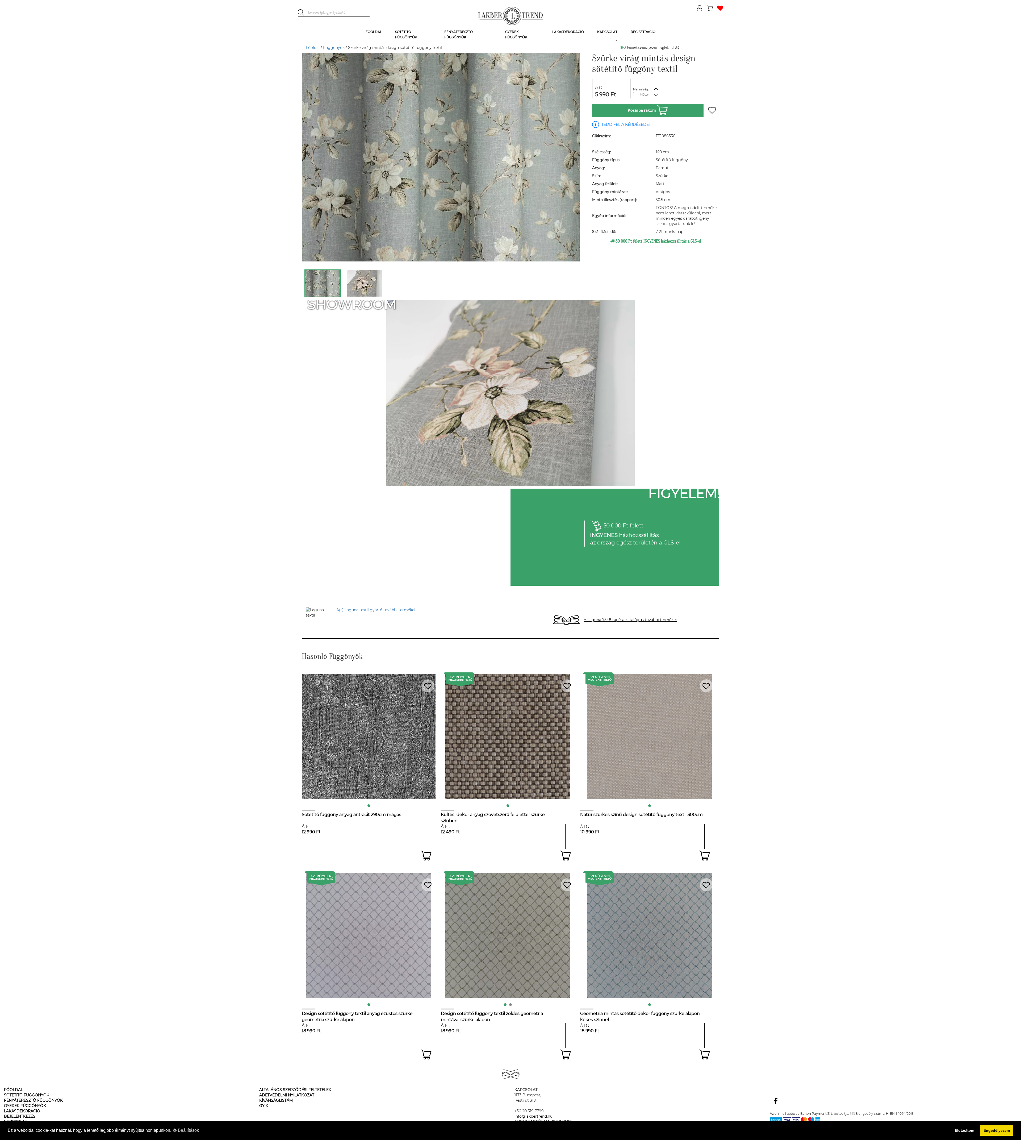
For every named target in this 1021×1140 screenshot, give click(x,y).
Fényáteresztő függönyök (33, 1100)
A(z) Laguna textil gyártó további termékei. (376, 610)
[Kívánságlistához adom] (712, 110)
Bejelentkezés (19, 1116)
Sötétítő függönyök (26, 1095)
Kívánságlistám (276, 1100)
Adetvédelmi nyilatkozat (286, 1095)
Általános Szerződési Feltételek (295, 1089)
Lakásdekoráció (22, 1111)
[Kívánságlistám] (720, 8)
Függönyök (334, 47)
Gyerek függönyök (25, 1105)
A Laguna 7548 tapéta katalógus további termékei (630, 619)
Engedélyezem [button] (997, 1130)
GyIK (263, 1105)
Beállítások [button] (188, 1130)
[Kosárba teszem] (426, 855)
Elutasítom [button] (964, 1130)
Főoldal (313, 47)
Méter (644, 95)
